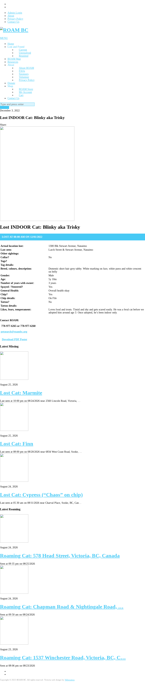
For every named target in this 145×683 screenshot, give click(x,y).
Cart (21, 95)
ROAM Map (14, 58)
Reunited (23, 55)
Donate (11, 83)
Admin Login (15, 12)
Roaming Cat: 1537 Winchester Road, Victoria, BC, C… (63, 657)
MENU (4, 38)
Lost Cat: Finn (16, 444)
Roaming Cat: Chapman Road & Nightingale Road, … (61, 607)
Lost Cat (4, 107)
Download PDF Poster (14, 339)
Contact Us (13, 21)
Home (11, 43)
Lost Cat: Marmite (21, 393)
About (11, 15)
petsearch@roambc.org (14, 331)
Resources (13, 62)
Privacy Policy (15, 18)
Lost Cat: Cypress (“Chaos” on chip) (41, 495)
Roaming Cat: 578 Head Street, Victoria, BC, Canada (60, 556)
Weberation (70, 680)
